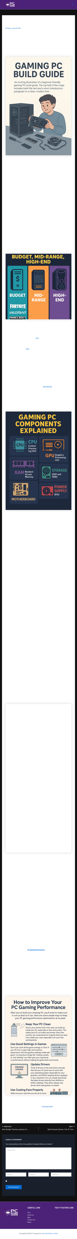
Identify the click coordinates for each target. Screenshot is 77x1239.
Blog (28, 1217)
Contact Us (31, 1220)
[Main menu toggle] (73, 5)
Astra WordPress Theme (49, 1233)
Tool (28, 1212)
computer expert (47, 1106)
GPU (27, 349)
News (29, 1222)
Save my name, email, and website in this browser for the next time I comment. (34, 1181)
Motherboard (47, 387)
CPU (37, 338)
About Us (30, 1215)
